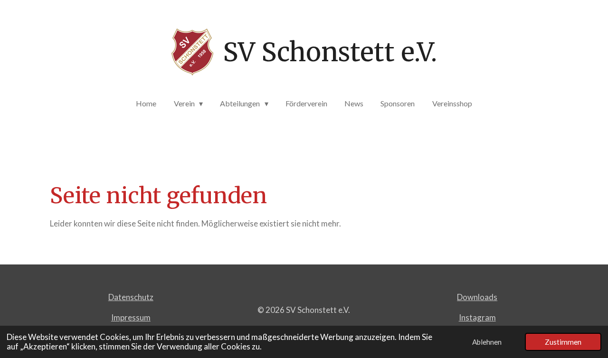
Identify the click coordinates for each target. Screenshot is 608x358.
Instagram (477, 317)
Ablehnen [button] (487, 342)
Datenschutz (130, 297)
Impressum (131, 317)
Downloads (477, 297)
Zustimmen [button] (563, 342)
